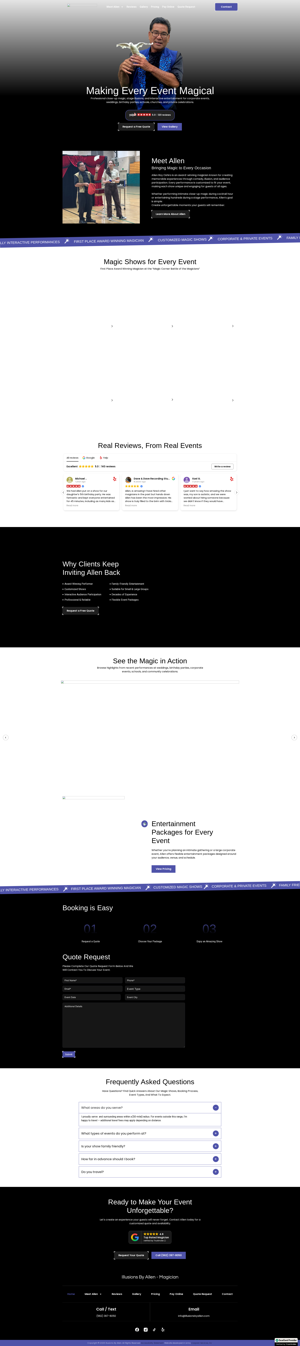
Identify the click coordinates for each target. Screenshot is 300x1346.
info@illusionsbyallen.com (194, 1316)
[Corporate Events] (112, 326)
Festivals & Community (205, 401)
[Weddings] (233, 326)
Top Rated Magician (156, 1237)
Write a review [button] (222, 466)
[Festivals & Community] (233, 400)
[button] (89, 457)
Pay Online (168, 6)
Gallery (144, 6)
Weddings (193, 326)
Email (193, 1309)
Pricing (155, 6)
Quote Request (186, 6)
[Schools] (112, 400)
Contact (227, 1294)
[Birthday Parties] (172, 326)
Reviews (132, 6)
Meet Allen (113, 6)
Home (71, 1294)
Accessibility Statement (152, 1342)
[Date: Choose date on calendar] (117, 997)
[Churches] (172, 400)
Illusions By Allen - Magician (150, 1277)
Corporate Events (79, 327)
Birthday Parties (138, 327)
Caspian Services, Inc (201, 1342)
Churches (133, 400)
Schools (71, 401)
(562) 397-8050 (106, 1316)
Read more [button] (72, 505)
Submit (68, 1054)
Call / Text (106, 1309)
